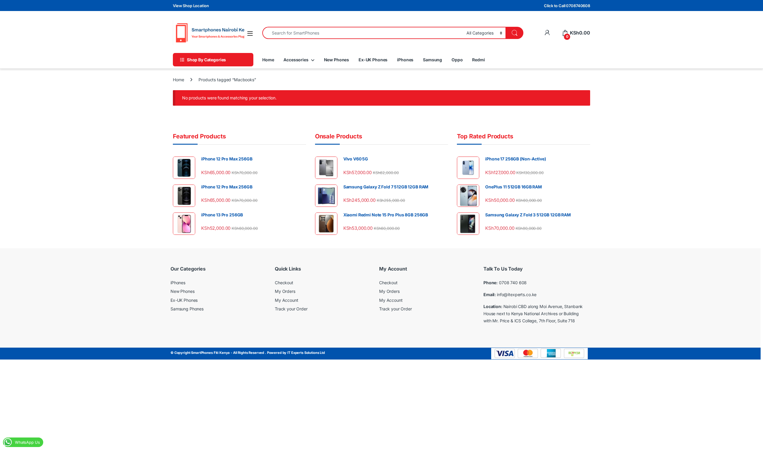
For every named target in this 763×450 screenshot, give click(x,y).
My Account (286, 300)
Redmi (478, 59)
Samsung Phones (187, 308)
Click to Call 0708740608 (567, 5)
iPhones (405, 59)
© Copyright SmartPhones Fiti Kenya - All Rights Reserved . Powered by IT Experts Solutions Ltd (247, 353)
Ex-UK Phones (373, 59)
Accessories (295, 59)
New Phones (336, 59)
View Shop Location (191, 5)
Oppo (457, 59)
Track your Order (291, 308)
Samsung (432, 59)
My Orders (285, 291)
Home (268, 59)
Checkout (284, 282)
